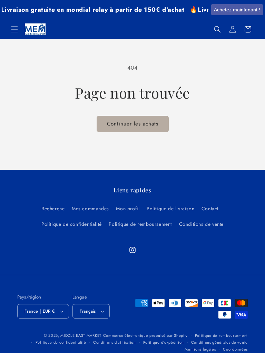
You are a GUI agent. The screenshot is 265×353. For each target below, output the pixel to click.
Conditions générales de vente (219, 342)
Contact (210, 208)
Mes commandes (90, 208)
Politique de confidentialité (71, 224)
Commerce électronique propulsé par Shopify (145, 335)
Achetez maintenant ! (237, 9)
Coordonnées (235, 349)
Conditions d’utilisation (114, 342)
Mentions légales (200, 349)
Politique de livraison (170, 208)
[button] (14, 29)
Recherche (53, 208)
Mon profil (127, 208)
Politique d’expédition (163, 342)
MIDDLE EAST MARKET (80, 335)
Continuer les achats (132, 124)
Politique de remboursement (140, 224)
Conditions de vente (201, 224)
